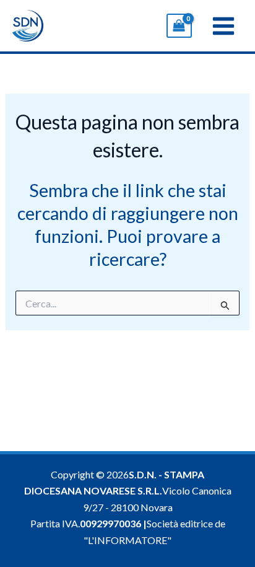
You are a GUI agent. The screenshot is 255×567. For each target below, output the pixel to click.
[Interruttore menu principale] (223, 25)
